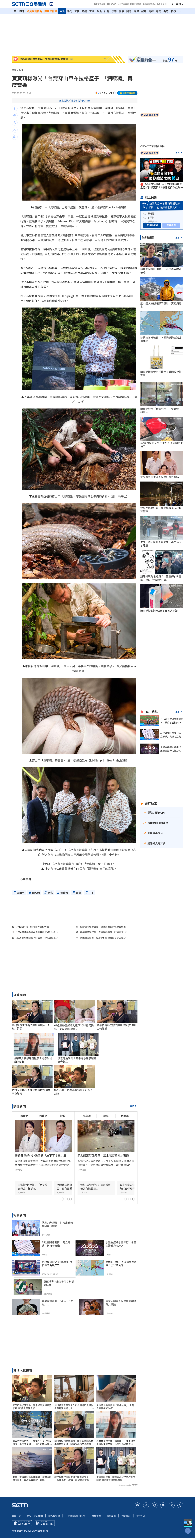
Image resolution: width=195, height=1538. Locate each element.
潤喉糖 (109, 108)
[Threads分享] (14, 122)
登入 (181, 4)
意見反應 (111, 1515)
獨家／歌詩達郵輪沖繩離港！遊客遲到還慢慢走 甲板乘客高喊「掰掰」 (32, 1479)
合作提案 (96, 1515)
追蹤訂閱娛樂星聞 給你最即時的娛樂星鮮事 (103, 927)
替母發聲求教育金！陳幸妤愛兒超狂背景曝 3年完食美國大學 (32, 1407)
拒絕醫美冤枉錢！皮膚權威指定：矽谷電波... (102, 932)
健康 (121, 11)
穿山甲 (97, 108)
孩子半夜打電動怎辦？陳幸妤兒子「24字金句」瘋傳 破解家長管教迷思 (72, 1479)
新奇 (166, 11)
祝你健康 (125, 4)
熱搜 (84, 11)
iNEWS (113, 4)
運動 (143, 11)
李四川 (151, 217)
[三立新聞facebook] (146, 1505)
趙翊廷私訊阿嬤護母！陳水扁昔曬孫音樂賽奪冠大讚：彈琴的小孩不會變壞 (73, 1443)
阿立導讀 (137, 4)
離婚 (62, 1116)
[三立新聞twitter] (171, 1505)
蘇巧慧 (151, 213)
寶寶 (130, 108)
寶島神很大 (151, 4)
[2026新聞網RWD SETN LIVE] (51, 4)
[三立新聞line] (163, 1505)
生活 (62, 11)
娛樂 (114, 11)
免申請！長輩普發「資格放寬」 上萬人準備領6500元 (115, 1407)
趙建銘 (43, 1116)
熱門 (69, 11)
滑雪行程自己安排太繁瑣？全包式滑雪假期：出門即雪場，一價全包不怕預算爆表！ (32, 1443)
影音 (77, 11)
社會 (106, 11)
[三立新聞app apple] (22, 1523)
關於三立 (16, 1515)
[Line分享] (14, 115)
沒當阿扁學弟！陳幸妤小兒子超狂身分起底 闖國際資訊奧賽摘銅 (115, 1479)
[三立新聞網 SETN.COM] (15, 11)
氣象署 (87, 1116)
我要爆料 (126, 1515)
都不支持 (152, 221)
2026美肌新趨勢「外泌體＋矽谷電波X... (36, 937)
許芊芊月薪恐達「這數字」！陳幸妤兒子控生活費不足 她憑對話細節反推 (115, 1443)
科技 (173, 11)
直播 (91, 11)
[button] (171, 4)
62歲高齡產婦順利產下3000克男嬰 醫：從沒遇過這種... (74, 1027)
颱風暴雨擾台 (34, 11)
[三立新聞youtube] (137, 1505)
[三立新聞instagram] (154, 1505)
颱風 (105, 1116)
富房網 (163, 4)
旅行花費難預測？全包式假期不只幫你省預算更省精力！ (73, 1407)
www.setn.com (40, 1530)
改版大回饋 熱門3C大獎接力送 (32, 927)
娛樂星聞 (101, 4)
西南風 (125, 1116)
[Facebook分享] (14, 108)
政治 (99, 11)
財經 (151, 11)
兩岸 (136, 11)
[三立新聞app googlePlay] (45, 1523)
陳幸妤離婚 (50, 11)
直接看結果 (152, 225)
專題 (158, 11)
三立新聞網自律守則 (76, 1515)
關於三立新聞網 (35, 1515)
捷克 (23, 108)
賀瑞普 (44, 108)
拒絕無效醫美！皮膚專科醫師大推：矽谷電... (102, 937)
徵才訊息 (140, 1515)
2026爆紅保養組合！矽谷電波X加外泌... (36, 932)
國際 (128, 11)
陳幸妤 (24, 1116)
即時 (21, 11)
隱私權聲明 (54, 1515)
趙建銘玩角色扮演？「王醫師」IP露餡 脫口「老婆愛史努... (160, 578)
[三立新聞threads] (180, 1505)
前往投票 (171, 225)
